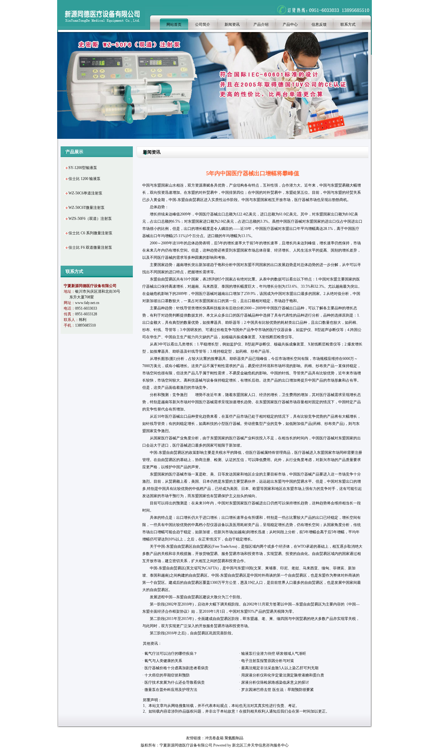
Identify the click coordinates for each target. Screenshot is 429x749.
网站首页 (174, 24)
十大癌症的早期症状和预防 (167, 675)
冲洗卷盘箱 (214, 738)
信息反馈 (319, 24)
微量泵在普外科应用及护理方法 (170, 689)
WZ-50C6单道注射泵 (85, 193)
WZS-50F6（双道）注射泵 (90, 218)
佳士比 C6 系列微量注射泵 (90, 233)
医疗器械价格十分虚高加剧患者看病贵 (176, 668)
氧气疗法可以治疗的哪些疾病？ (170, 653)
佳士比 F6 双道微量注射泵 (90, 247)
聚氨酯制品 (234, 738)
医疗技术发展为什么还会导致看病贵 (174, 682)
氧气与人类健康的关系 (163, 661)
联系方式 (348, 24)
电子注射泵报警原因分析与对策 (267, 661)
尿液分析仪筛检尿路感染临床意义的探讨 (275, 682)
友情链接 (193, 738)
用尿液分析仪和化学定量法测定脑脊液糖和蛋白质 (282, 675)
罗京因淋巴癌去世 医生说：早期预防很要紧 (277, 689)
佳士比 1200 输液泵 (84, 178)
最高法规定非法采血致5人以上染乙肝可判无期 (279, 668)
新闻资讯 (232, 24)
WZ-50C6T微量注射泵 (86, 207)
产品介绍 (261, 24)
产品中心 (290, 24)
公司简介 (202, 24)
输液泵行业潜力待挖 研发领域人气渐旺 (273, 653)
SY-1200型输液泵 (82, 168)
